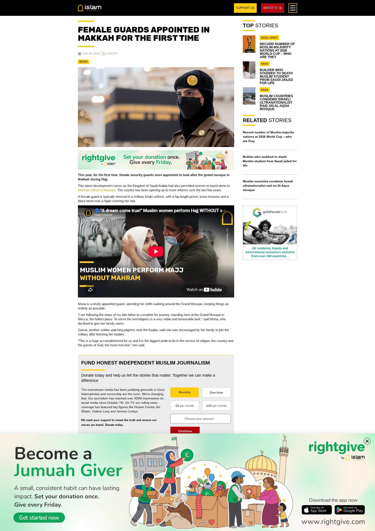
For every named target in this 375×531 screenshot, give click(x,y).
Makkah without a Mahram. (97, 190)
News (83, 61)
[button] (367, 441)
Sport (274, 37)
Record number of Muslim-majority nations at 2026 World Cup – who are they (277, 50)
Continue (185, 431)
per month (185, 405)
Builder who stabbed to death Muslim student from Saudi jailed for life (276, 76)
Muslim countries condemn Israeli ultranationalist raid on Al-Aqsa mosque (276, 102)
